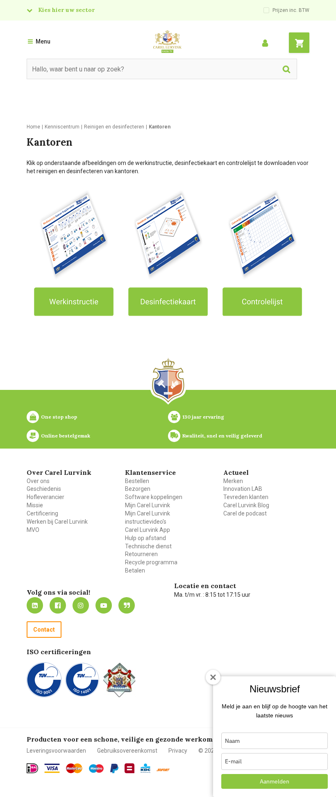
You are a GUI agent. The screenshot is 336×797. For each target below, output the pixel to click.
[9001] (44, 679)
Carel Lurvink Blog (246, 505)
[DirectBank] (163, 770)
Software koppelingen (153, 497)
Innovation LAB (242, 489)
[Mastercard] (74, 768)
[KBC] (145, 768)
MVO (33, 530)
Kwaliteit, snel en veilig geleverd (222, 436)
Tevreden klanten (245, 497)
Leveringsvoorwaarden (56, 750)
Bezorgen (137, 489)
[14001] (82, 679)
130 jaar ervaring (203, 417)
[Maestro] (96, 769)
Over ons (38, 481)
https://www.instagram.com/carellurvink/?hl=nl (81, 605)
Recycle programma (151, 562)
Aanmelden (274, 781)
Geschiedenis (44, 489)
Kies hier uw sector (66, 10)
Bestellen (137, 481)
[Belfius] (129, 768)
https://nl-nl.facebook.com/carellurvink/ (58, 605)
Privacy (177, 750)
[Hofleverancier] (119, 679)
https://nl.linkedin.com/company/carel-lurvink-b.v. (35, 605)
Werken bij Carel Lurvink (57, 521)
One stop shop (59, 417)
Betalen (135, 570)
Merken (233, 481)
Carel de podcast (245, 513)
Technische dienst (148, 546)
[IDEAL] (32, 768)
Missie (35, 505)
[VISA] (52, 768)
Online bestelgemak (65, 436)
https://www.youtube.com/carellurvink (103, 605)
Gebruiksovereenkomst (127, 750)
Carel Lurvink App (147, 530)
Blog (126, 605)
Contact (44, 629)
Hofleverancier (45, 497)
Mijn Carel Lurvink (147, 505)
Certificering (42, 513)
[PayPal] (114, 769)
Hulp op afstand (145, 538)
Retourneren (141, 554)
